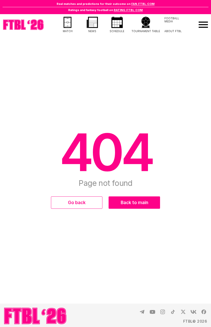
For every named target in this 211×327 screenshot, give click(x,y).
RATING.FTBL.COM (128, 10)
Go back (77, 202)
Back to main (134, 202)
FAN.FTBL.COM (143, 4)
